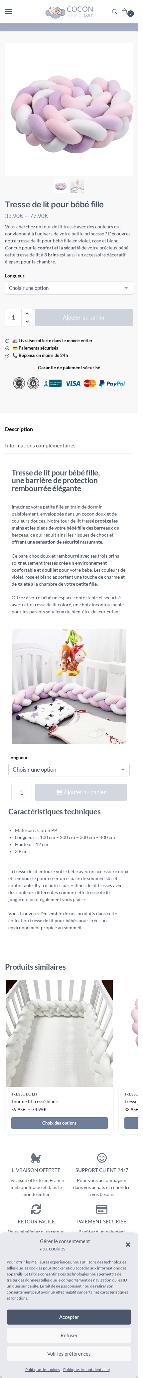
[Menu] (15, 12)
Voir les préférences (69, 1354)
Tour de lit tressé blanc (34, 1101)
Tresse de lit (24, 1094)
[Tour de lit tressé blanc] (59, 1033)
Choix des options (59, 1123)
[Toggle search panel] (114, 11)
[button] (128, 1244)
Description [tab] (19, 429)
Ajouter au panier (84, 317)
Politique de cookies (42, 1369)
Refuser (69, 1335)
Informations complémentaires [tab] (40, 445)
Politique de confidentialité (86, 1369)
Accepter (69, 1317)
